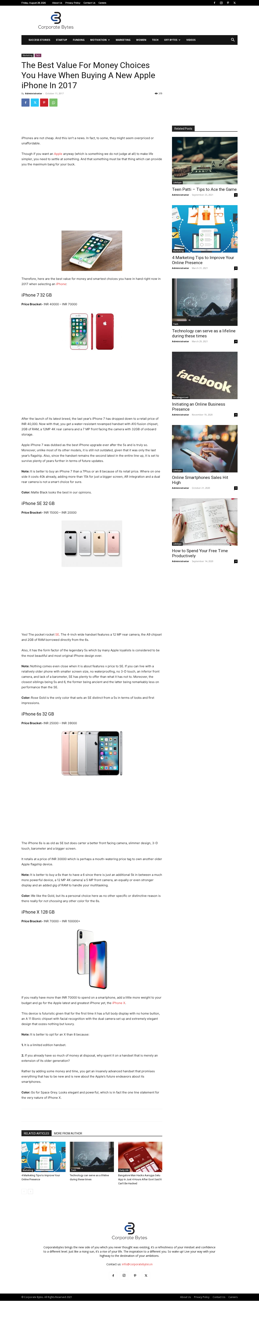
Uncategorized (180, 397)
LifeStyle (177, 182)
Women (141, 40)
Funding (79, 40)
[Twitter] (234, 3)
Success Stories (39, 40)
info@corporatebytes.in (137, 1264)
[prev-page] (24, 1191)
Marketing (123, 40)
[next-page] (30, 1191)
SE (57, 634)
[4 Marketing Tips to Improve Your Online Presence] (43, 1157)
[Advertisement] (164, 20)
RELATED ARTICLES (36, 1133)
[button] (233, 40)
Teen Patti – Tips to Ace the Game (204, 189)
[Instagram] (221, 3)
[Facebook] (214, 3)
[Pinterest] (228, 3)
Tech (155, 40)
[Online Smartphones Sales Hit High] (205, 448)
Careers (102, 2)
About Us (57, 2)
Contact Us (89, 2)
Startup (61, 40)
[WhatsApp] (53, 103)
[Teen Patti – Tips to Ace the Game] (205, 160)
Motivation (98, 40)
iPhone (61, 284)
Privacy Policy (72, 2)
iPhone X (118, 1003)
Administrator (33, 93)
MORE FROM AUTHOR (68, 1133)
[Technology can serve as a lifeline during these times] (92, 1157)
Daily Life (123, 1170)
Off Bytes (170, 40)
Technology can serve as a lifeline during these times (204, 333)
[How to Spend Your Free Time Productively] (205, 522)
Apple (58, 154)
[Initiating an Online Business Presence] (205, 375)
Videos (190, 40)
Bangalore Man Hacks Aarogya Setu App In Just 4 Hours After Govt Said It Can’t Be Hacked (140, 1179)
